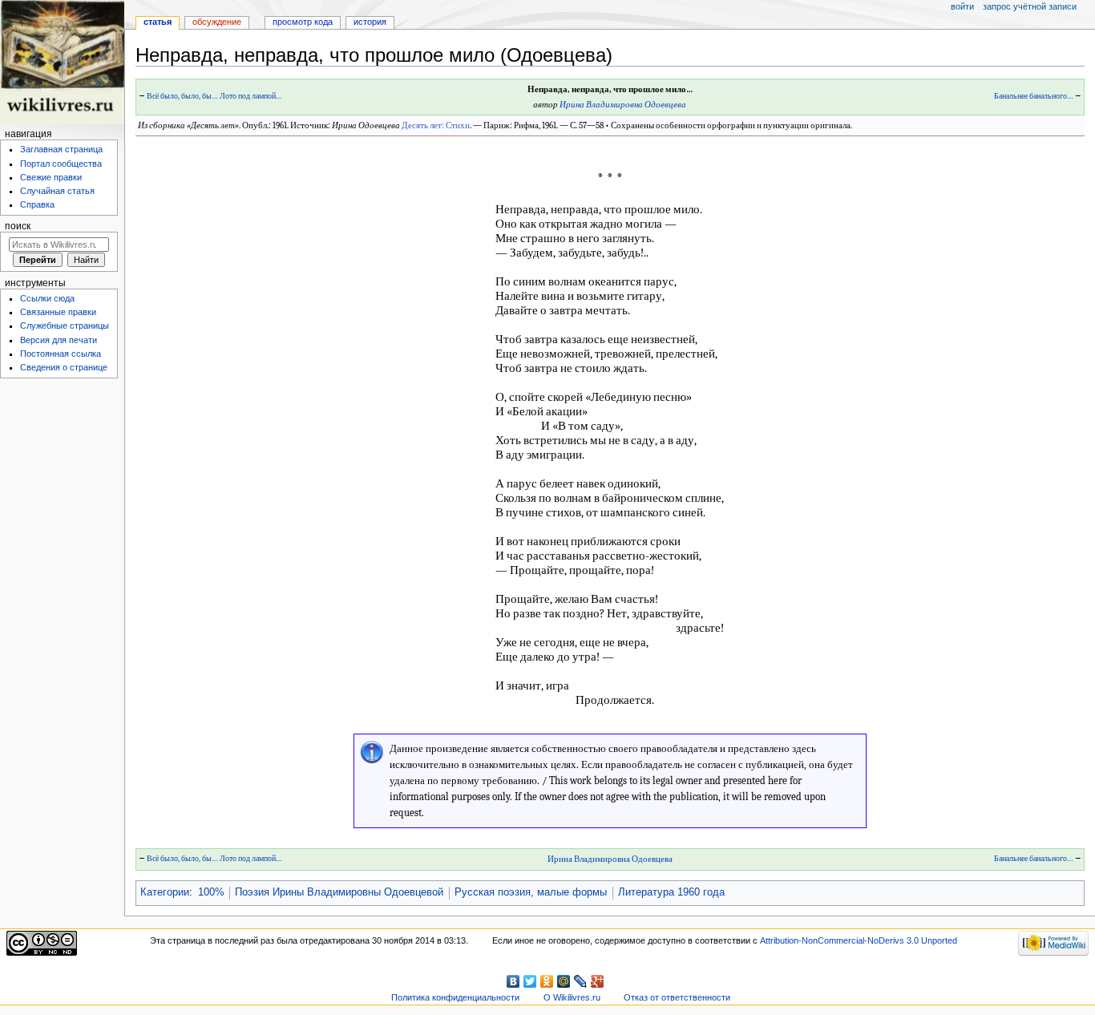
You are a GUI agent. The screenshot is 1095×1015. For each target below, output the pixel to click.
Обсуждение (216, 21)
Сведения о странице (63, 367)
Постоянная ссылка (60, 353)
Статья (157, 21)
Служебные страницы (64, 325)
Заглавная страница (61, 149)
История (370, 21)
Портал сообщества (61, 163)
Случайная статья (57, 191)
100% (211, 892)
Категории (164, 892)
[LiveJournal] (580, 981)
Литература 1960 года (671, 892)
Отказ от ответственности (677, 997)
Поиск (17, 226)
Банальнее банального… (1033, 96)
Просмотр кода (303, 21)
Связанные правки (58, 312)
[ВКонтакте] (513, 981)
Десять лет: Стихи (436, 125)
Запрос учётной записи (1030, 6)
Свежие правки (51, 177)
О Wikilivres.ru (571, 997)
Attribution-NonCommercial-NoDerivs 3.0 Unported (858, 940)
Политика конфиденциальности (455, 997)
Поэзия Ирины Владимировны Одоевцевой (339, 892)
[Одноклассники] (547, 981)
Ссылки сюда (47, 298)
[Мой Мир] (564, 981)
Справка (37, 204)
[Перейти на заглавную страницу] (62, 62)
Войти (962, 6)
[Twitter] (530, 981)
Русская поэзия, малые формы (531, 892)
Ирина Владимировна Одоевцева (623, 104)
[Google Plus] (597, 981)
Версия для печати (58, 340)
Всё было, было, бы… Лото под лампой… (214, 96)
